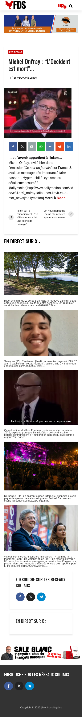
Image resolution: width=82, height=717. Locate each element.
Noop (61, 198)
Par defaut (15, 52)
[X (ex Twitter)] (30, 597)
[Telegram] (41, 597)
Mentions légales (52, 707)
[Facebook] (20, 597)
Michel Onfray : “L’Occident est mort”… (39, 65)
